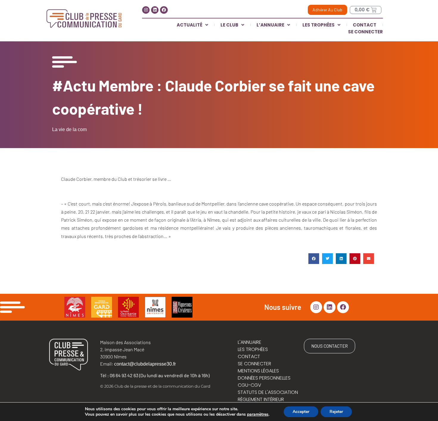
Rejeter (336, 411)
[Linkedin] (155, 10)
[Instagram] (146, 10)
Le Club (229, 25)
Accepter (301, 411)
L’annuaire (270, 25)
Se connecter (365, 32)
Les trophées (318, 25)
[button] (313, 258)
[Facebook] (163, 10)
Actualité (189, 25)
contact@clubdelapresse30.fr (145, 363)
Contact (364, 25)
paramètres (257, 414)
